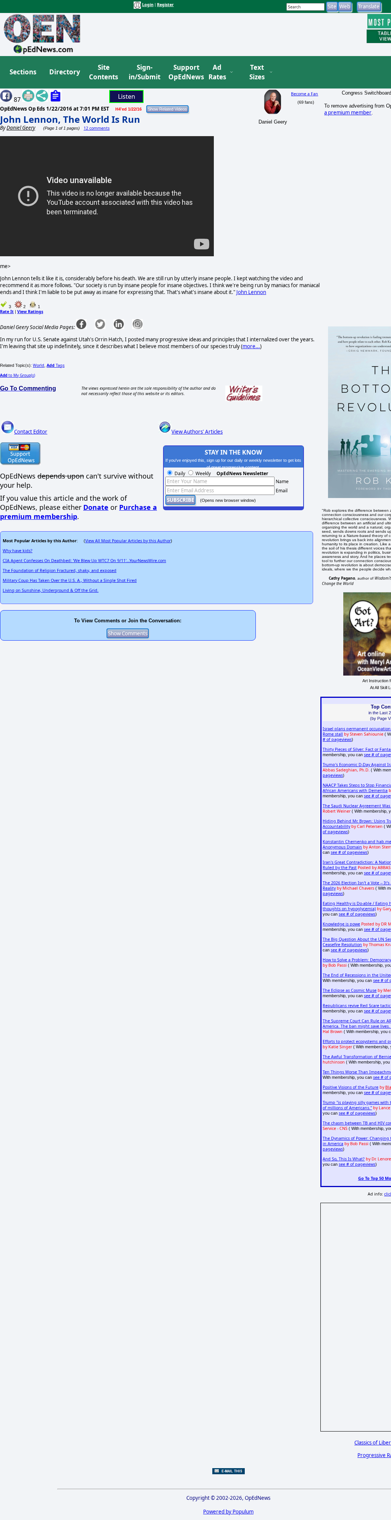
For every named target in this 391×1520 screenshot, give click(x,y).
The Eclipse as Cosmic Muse (349, 990)
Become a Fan (304, 93)
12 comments (97, 128)
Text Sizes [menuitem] (257, 72)
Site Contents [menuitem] (103, 72)
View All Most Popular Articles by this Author (128, 540)
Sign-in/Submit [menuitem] (143, 72)
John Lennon (251, 292)
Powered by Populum (228, 1511)
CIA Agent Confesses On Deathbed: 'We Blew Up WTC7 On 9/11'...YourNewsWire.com (84, 560)
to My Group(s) (17, 375)
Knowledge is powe (341, 924)
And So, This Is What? (344, 1159)
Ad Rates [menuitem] (217, 72)
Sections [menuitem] (23, 71)
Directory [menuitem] (64, 71)
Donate (95, 507)
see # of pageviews (349, 852)
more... (251, 346)
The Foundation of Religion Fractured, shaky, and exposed (59, 570)
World (38, 365)
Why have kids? (17, 550)
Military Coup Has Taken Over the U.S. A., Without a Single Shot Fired (70, 580)
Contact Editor (30, 431)
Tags (56, 365)
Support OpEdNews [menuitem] (183, 72)
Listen (126, 96)
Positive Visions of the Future (350, 1087)
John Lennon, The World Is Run (70, 119)
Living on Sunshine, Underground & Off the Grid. (51, 590)
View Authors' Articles (197, 431)
